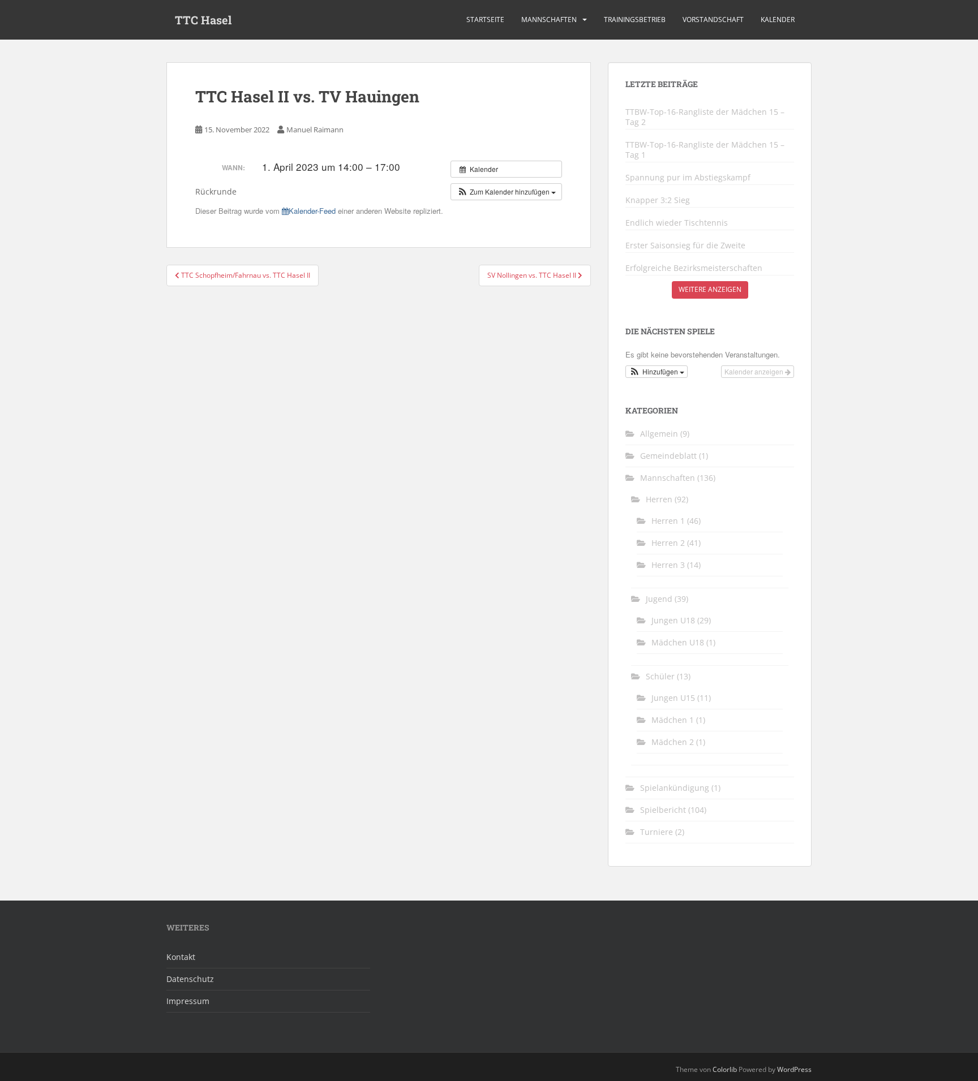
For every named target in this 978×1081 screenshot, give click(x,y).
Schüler (660, 676)
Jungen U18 (673, 620)
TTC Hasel (203, 19)
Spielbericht (663, 809)
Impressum (187, 1001)
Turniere (656, 831)
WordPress (794, 1069)
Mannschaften (549, 19)
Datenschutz (190, 979)
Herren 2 (668, 542)
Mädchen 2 (672, 742)
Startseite (485, 19)
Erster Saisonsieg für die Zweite (685, 245)
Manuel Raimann (315, 129)
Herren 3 (668, 564)
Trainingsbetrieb (635, 19)
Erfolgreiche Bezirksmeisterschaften (693, 268)
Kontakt (180, 956)
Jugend (659, 598)
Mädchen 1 (672, 719)
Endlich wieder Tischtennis (676, 223)
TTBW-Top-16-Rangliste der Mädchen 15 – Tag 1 (704, 150)
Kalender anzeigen (754, 371)
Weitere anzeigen (710, 289)
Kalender (778, 19)
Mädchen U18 (677, 642)
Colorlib (725, 1069)
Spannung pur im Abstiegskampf (687, 178)
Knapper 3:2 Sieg (657, 200)
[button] (506, 192)
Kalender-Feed (312, 210)
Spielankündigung (674, 787)
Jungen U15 (673, 697)
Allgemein (659, 433)
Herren (659, 499)
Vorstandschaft (713, 19)
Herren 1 (668, 520)
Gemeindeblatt (668, 455)
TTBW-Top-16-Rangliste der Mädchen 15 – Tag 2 (704, 117)
